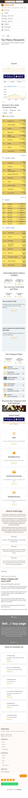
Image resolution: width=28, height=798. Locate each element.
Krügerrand (10, 121)
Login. (25, 7)
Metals (3, 7)
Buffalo (9, 143)
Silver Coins (11, 16)
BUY (11, 7)
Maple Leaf (10, 132)
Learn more (14, 443)
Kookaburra (11, 189)
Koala (9, 181)
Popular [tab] (5, 113)
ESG (14, 63)
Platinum (10, 21)
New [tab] (19, 110)
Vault (6, 7)
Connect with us (5, 765)
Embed (4, 101)
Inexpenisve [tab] (13, 110)
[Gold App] (8, 76)
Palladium (6, 24)
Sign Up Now (14, 310)
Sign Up (21, 7)
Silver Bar (10, 18)
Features (4, 755)
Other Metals (7, 27)
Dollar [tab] (8, 36)
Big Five (9, 147)
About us (4, 744)
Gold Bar (6, 13)
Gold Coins (6, 10)
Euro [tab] (3, 36)
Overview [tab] (5, 110)
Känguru (10, 128)
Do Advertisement (15, 7)
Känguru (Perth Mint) (13, 174)
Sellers (3, 760)
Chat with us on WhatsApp (10, 784)
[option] (8, 282)
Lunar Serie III (11, 151)
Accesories (6, 30)
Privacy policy (5, 749)
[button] (4, 68)
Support (3, 746)
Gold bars (10, 204)
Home (3, 741)
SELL (8, 7)
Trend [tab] (10, 113)
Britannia (10, 140)
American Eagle (11, 124)
